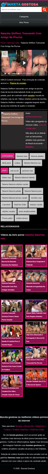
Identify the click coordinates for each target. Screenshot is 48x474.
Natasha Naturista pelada (11, 191)
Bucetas (18, 426)
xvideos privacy (22, 218)
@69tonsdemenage (34, 117)
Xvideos (7, 429)
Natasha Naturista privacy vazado (14, 198)
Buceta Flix (29, 426)
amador (31, 95)
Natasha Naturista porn (33, 191)
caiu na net (14, 171)
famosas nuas (13, 43)
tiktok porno (6, 163)
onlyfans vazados (8, 211)
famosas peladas (37, 156)
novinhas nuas (36, 198)
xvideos (17, 163)
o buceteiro (6, 205)
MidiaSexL (40, 426)
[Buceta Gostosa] (24, 4)
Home (3, 43)
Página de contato (18, 83)
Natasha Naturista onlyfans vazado (15, 184)
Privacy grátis (7, 218)
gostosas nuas (27, 171)
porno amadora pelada (27, 211)
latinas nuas (6, 178)
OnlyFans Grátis (20, 205)
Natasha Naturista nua (32, 163)
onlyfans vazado (36, 205)
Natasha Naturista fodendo (25, 178)
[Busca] (44, 9)
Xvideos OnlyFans (20, 429)
